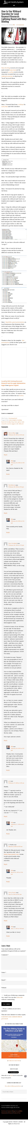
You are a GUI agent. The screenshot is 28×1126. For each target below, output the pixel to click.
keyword (3, 422)
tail (17, 423)
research (3, 423)
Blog (13, 1111)
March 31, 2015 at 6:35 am (15, 846)
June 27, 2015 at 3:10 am (17, 928)
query (19, 422)
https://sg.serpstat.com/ (11, 854)
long (12, 422)
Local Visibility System (14, 2)
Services (3, 1111)
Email (3, 980)
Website (3, 987)
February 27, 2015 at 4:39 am (16, 783)
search (9, 423)
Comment (4, 955)
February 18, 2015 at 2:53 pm (16, 545)
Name (3, 972)
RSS (11, 1075)
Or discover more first (14, 1060)
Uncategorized (13, 418)
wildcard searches (7, 76)
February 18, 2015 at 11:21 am (16, 434)
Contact (9, 1111)
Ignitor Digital (14, 385)
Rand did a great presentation (15, 322)
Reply (5, 455)
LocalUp (10, 72)
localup (9, 422)
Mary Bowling (5, 68)
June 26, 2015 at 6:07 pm (15, 894)
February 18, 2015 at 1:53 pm (16, 487)
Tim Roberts (11, 485)
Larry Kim (4, 106)
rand (22, 422)
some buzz (13, 70)
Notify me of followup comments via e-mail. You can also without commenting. (12, 997)
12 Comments (20, 24)
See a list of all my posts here (13, 1086)
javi (9, 781)
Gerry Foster (12, 892)
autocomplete (13, 420)
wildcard (21, 423)
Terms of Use (17, 1113)
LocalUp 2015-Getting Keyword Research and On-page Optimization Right (13, 383)
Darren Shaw (12, 433)
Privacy (10, 1113)
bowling (19, 420)
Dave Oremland (12, 543)
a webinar (21, 104)
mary (15, 422)
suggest (13, 423)
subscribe (20, 997)
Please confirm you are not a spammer (11, 1010)
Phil (12, 461)
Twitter (21, 395)
